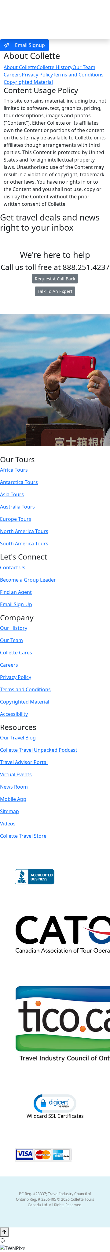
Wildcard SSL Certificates (55, 1116)
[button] (55, 1103)
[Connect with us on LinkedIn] (54, 450)
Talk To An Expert (55, 291)
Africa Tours (14, 469)
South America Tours (24, 543)
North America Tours (24, 531)
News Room (14, 786)
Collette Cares (16, 652)
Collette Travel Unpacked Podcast (38, 750)
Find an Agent (16, 592)
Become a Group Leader (28, 579)
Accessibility (14, 714)
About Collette (20, 67)
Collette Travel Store (23, 836)
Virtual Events (16, 774)
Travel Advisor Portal (24, 762)
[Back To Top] (4, 1232)
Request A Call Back (55, 279)
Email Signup (29, 45)
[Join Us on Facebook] (36, 450)
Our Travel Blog (18, 737)
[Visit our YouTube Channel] (67, 450)
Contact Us (12, 567)
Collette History (54, 67)
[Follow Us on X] (48, 450)
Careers (13, 74)
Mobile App (13, 799)
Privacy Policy (37, 74)
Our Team (83, 67)
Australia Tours (17, 506)
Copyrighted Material (28, 82)
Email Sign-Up (16, 604)
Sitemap (9, 811)
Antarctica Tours (19, 482)
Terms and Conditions (78, 74)
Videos (8, 823)
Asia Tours (12, 494)
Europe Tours (15, 519)
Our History (13, 628)
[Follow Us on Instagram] (42, 450)
